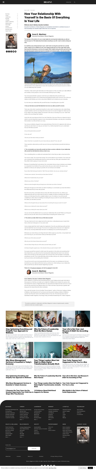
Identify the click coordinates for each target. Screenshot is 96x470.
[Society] (17, 26)
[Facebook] (9, 51)
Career (6, 15)
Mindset (7, 18)
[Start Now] (19, 334)
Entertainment (8, 27)
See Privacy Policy (52, 468)
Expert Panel (8, 30)
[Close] (94, 468)
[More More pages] (23, 419)
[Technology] (17, 25)
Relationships (8, 23)
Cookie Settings (82, 468)
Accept (90, 468)
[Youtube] (13, 51)
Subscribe (68, 2)
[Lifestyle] (17, 20)
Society (7, 26)
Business (7, 13)
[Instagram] (7, 51)
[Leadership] (17, 17)
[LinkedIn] (11, 51)
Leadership (7, 17)
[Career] (17, 15)
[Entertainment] (17, 28)
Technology (7, 24)
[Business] (17, 14)
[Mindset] (17, 18)
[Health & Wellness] (17, 21)
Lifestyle (7, 20)
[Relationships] (17, 23)
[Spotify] (15, 51)
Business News (8, 29)
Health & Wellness (9, 21)
